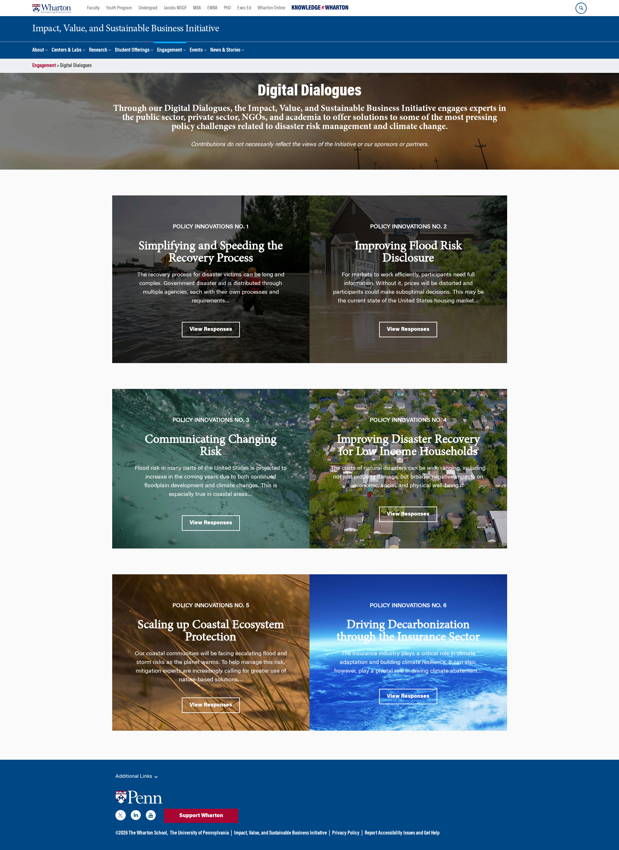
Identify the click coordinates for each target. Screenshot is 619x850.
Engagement (169, 50)
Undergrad (148, 8)
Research (98, 50)
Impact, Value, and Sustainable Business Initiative (280, 833)
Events (196, 50)
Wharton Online (271, 8)
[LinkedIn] (136, 816)
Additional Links (134, 776)
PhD (227, 8)
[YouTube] (151, 816)
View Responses (211, 329)
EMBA (212, 8)
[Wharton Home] (51, 8)
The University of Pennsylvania (199, 833)
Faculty (93, 8)
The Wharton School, (148, 833)
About (38, 50)
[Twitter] (120, 816)
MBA (197, 8)
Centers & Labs (67, 50)
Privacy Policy (345, 833)
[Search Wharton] (581, 8)
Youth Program (119, 8)
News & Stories (225, 50)
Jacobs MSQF (175, 8)
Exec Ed (244, 8)
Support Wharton (201, 815)
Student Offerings (132, 50)
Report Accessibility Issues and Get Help (402, 833)
